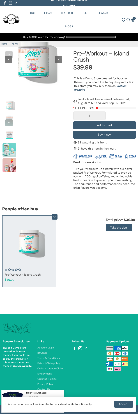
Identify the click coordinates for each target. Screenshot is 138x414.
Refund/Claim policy (48, 363)
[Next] (9, 122)
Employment (44, 373)
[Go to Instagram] (10, 3)
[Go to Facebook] (5, 3)
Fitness (48, 13)
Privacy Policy (45, 384)
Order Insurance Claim (50, 368)
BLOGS (69, 26)
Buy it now (104, 134)
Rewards (42, 352)
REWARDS (103, 13)
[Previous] (9, 54)
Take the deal (119, 227)
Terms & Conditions (48, 358)
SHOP (32, 13)
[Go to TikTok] (16, 3)
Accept (123, 404)
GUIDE (85, 13)
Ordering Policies (47, 378)
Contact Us (43, 389)
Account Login (45, 347)
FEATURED (67, 13)
